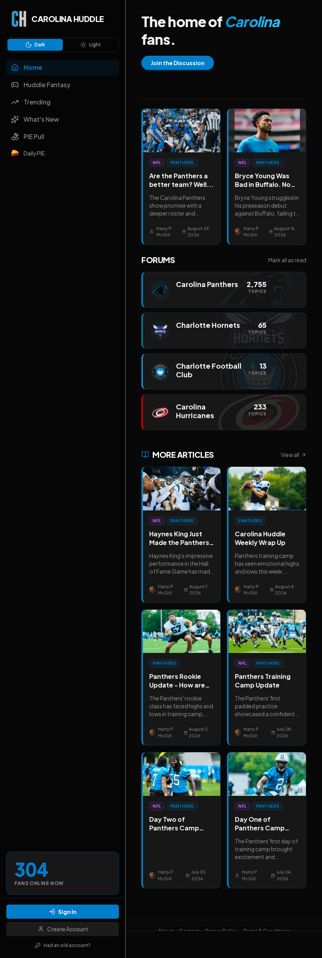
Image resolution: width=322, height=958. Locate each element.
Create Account (67, 928)
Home (33, 67)
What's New (41, 119)
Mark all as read (287, 259)
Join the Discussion (178, 62)
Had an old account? (67, 945)
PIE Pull (34, 136)
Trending (37, 102)
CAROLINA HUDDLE (67, 19)
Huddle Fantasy (47, 84)
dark (40, 45)
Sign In (67, 911)
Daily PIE (34, 153)
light (95, 45)
